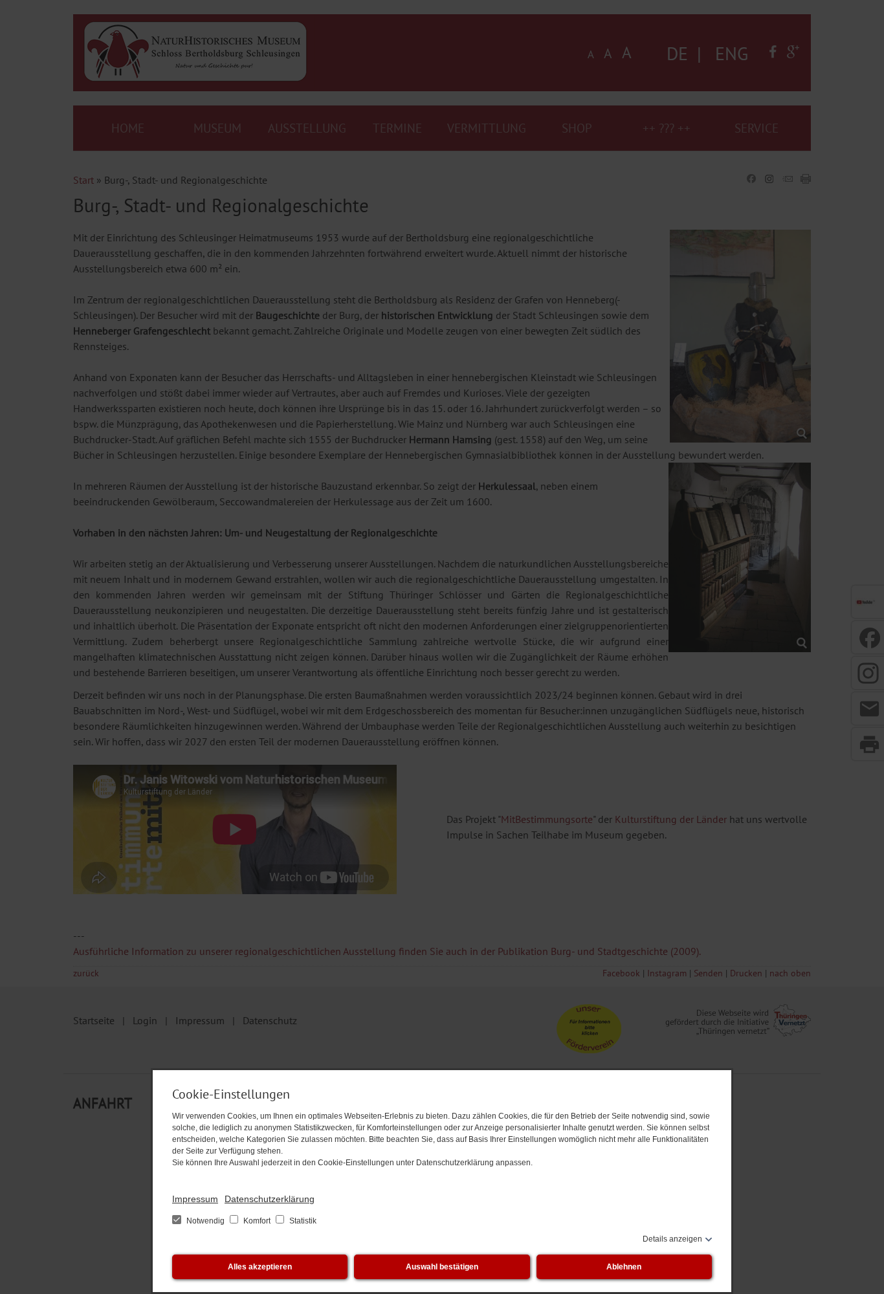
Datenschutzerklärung (270, 1199)
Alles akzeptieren (260, 1266)
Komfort (256, 1220)
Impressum (195, 1199)
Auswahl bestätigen (442, 1266)
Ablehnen (623, 1266)
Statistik (301, 1220)
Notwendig (205, 1220)
